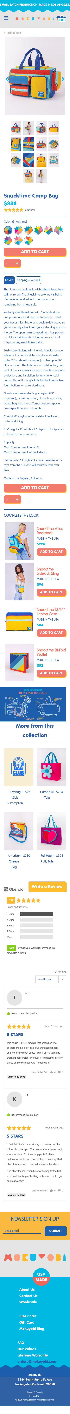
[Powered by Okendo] (13, 889)
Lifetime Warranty (32, 1355)
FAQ (20, 1343)
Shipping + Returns (28, 280)
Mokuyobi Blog (31, 1329)
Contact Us (28, 1296)
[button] (19, 210)
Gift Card (26, 1323)
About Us (27, 1290)
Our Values (26, 1349)
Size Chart (27, 1316)
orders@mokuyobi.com (36, 1362)
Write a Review (47, 886)
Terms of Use (35, 1396)
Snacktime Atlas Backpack (50, 531)
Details (9, 280)
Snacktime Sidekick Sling (48, 571)
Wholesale (28, 1302)
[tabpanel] (35, 76)
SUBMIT (55, 1231)
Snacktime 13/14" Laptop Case (51, 612)
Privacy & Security (35, 1392)
